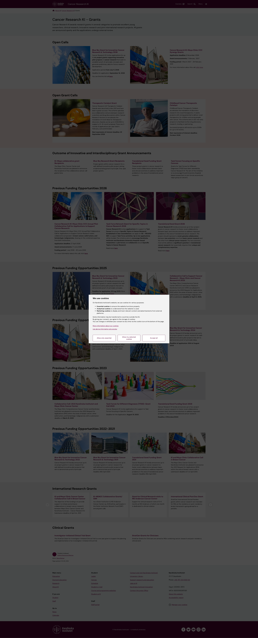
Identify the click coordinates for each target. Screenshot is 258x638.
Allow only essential (104, 338)
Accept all (154, 338)
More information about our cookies (106, 326)
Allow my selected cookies (129, 338)
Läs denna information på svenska (105, 329)
